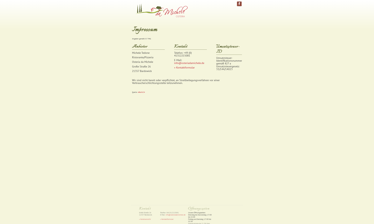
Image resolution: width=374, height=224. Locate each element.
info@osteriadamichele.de (189, 63)
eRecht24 (141, 92)
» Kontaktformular (184, 67)
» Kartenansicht (145, 219)
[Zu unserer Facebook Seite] (239, 5)
